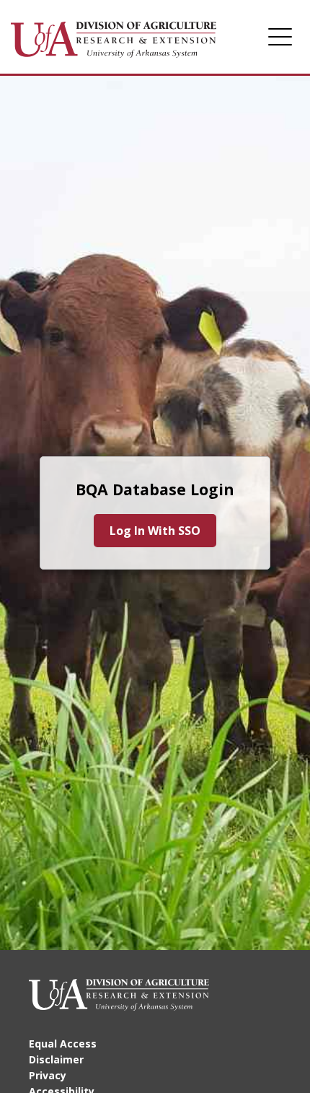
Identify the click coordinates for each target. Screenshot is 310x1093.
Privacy (47, 1075)
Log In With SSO (155, 531)
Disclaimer (56, 1059)
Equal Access (63, 1043)
